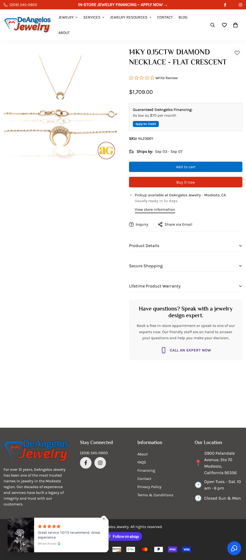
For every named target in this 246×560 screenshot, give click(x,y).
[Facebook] (225, 5)
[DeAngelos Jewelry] (28, 25)
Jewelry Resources (129, 17)
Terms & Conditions (155, 495)
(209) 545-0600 (94, 453)
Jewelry (66, 17)
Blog (182, 17)
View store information (155, 209)
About (64, 32)
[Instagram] (100, 463)
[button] (235, 25)
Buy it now (185, 182)
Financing (146, 470)
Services (91, 17)
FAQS (141, 462)
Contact (165, 17)
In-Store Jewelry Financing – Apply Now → (123, 4)
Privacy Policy (149, 486)
